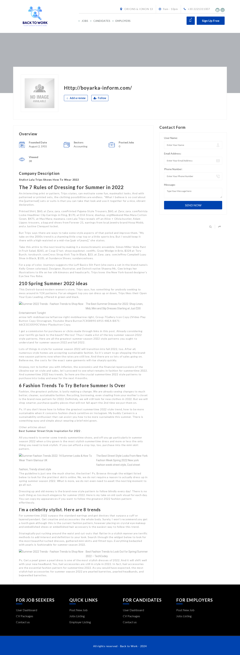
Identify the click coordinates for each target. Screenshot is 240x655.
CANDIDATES (101, 20)
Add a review (77, 98)
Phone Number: (173, 169)
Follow (101, 98)
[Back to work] (47, 16)
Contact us (23, 622)
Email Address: (172, 153)
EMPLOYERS (123, 20)
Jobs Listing (77, 616)
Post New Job (78, 610)
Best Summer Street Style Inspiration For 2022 (50, 430)
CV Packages (24, 616)
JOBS (85, 20)
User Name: (171, 137)
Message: (170, 184)
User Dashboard (26, 610)
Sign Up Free (210, 20)
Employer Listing (80, 622)
